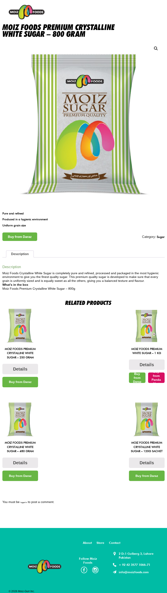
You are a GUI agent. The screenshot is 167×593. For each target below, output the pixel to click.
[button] (156, 48)
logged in (23, 502)
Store (100, 543)
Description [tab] (20, 254)
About (87, 543)
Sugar (161, 237)
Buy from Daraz (20, 237)
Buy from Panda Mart (156, 378)
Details (20, 369)
